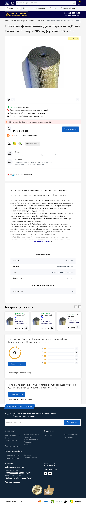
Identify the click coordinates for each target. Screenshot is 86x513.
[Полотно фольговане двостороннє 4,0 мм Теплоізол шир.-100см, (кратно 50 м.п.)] (43, 67)
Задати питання (17, 394)
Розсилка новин (30, 458)
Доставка (27, 445)
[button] (75, 306)
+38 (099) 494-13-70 (72, 15)
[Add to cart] (26, 328)
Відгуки (53, 8)
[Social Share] (77, 99)
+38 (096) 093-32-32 (72, 13)
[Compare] (8, 99)
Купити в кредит (32, 144)
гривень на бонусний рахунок (24, 136)
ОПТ (6, 443)
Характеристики (38, 8)
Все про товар (12, 8)
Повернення (29, 442)
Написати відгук (17, 364)
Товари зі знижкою (70, 435)
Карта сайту (68, 437)
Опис (25, 8)
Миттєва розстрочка (12, 435)
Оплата (7, 438)
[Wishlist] (13, 99)
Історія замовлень (12, 458)
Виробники (48, 435)
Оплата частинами (12, 441)
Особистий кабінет (12, 456)
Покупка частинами (12, 446)
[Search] (73, 2)
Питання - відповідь (69, 8)
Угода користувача (31, 435)
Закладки (27, 455)
